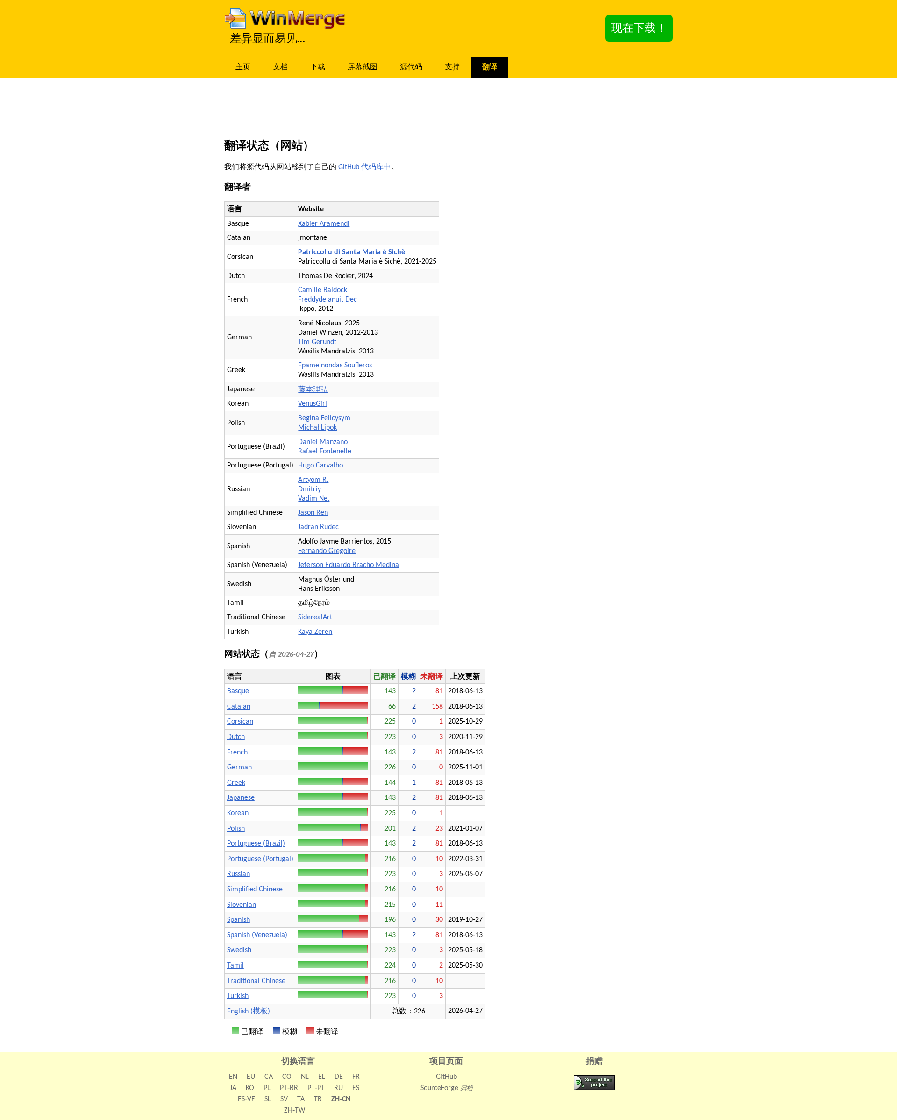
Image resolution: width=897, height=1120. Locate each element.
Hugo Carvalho (320, 465)
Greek (236, 783)
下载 (317, 67)
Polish (236, 829)
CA (268, 1077)
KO (250, 1088)
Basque (238, 691)
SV (284, 1099)
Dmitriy (309, 489)
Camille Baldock (322, 290)
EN (233, 1077)
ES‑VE (246, 1099)
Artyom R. (313, 480)
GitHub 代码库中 (364, 167)
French (237, 752)
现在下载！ (639, 29)
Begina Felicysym (324, 418)
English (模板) (248, 1011)
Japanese (241, 798)
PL (267, 1088)
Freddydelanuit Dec (327, 299)
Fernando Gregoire (327, 551)
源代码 (411, 67)
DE (339, 1077)
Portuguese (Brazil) (256, 843)
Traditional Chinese (256, 981)
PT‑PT (316, 1088)
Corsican (240, 721)
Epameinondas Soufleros (335, 365)
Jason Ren (313, 513)
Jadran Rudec (318, 527)
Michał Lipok (317, 427)
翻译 (489, 67)
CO (287, 1077)
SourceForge (439, 1088)
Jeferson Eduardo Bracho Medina (348, 565)
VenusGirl (312, 404)
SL (267, 1099)
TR (318, 1099)
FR (356, 1077)
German (239, 767)
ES (355, 1088)
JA (233, 1088)
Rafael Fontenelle (324, 451)
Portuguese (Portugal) (260, 859)
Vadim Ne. (313, 499)
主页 (242, 67)
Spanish (238, 920)
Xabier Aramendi (323, 224)
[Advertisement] (448, 110)
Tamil (235, 965)
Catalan (238, 707)
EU (251, 1077)
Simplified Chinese (255, 889)
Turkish (238, 996)
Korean (238, 813)
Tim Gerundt (317, 342)
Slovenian (241, 905)
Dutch (236, 737)
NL (305, 1077)
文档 (280, 67)
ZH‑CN (341, 1099)
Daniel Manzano (323, 442)
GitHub (446, 1077)
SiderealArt (315, 617)
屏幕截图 (362, 67)
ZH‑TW (294, 1110)
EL (321, 1077)
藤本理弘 (313, 390)
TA (301, 1099)
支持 (452, 67)
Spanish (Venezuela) (257, 935)
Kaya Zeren (315, 632)
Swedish (239, 950)
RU (338, 1088)
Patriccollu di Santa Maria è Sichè (351, 252)
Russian (238, 874)
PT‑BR (289, 1088)
